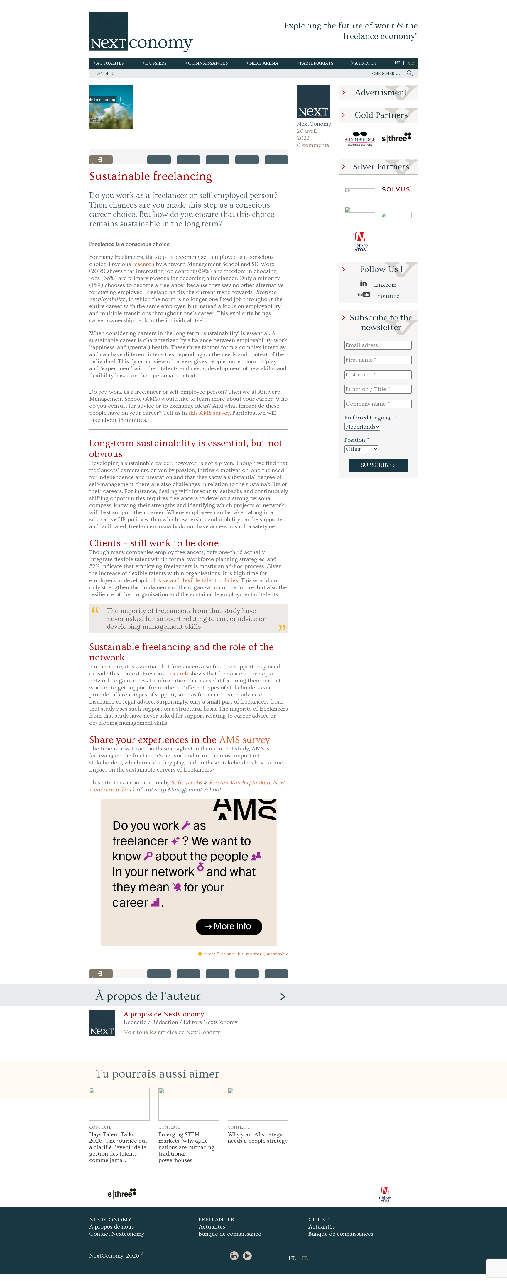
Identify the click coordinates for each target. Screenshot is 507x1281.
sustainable (277, 954)
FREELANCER (217, 1220)
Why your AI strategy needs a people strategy (258, 1137)
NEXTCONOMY (110, 1220)
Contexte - (102, 1127)
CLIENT (318, 1220)
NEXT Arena (263, 63)
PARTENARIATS (316, 63)
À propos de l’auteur (148, 996)
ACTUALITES (110, 63)
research (143, 264)
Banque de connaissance (230, 1234)
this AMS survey (209, 413)
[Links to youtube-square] (249, 1256)
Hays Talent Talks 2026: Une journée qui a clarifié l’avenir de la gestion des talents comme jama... (118, 1147)
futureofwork (251, 954)
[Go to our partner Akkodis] (360, 190)
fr (411, 63)
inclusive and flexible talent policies (192, 580)
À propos (366, 63)
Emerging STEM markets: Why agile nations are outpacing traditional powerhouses (186, 1147)
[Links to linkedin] (235, 1256)
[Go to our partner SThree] (396, 139)
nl (398, 63)
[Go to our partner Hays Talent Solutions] (396, 216)
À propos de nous (111, 1227)
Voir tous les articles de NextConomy (172, 1032)
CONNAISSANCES (208, 63)
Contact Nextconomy (116, 1234)
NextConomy (313, 124)
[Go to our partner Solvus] (396, 190)
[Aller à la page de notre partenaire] (187, 1194)
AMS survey (244, 739)
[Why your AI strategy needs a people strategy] (258, 1104)
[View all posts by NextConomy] (313, 101)
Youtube (387, 296)
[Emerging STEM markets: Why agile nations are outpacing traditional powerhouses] (188, 1104)
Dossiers (156, 63)
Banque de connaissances (340, 1234)
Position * (356, 440)
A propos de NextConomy (164, 1014)
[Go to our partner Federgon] (360, 216)
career (209, 954)
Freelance (226, 954)
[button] (111, 107)
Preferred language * (370, 417)
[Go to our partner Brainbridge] (360, 139)
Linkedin (384, 285)
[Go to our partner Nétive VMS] (360, 241)
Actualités (212, 1227)
